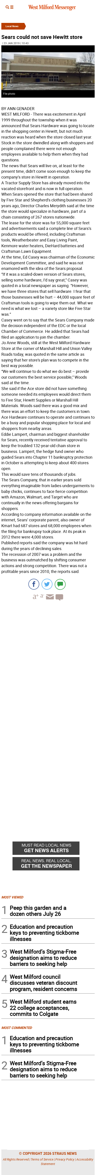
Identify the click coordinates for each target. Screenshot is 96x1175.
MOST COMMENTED (16, 1027)
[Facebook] (33, 584)
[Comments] (60, 584)
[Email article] (49, 601)
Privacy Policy (64, 1159)
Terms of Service (42, 1159)
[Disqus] (48, 661)
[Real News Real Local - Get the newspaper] (54, 865)
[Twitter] (47, 584)
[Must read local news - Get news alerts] (54, 849)
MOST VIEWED (12, 897)
